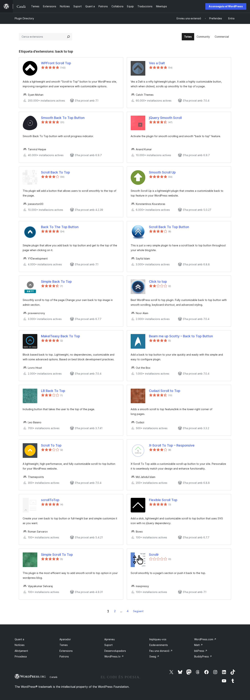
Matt (198, 644)
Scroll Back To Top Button (169, 227)
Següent (138, 611)
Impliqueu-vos (157, 639)
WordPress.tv (114, 656)
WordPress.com (205, 639)
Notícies (20, 644)
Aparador (65, 639)
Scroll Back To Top (55, 172)
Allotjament (21, 650)
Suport (108, 644)
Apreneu (109, 639)
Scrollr (154, 554)
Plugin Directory (24, 18)
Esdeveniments (158, 644)
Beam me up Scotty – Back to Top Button (181, 336)
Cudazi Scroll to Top (164, 391)
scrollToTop (50, 500)
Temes (63, 644)
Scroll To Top (51, 445)
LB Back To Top (53, 391)
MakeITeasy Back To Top (60, 336)
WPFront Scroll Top (56, 63)
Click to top (158, 281)
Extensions (66, 650)
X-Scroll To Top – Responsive (172, 445)
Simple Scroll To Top (57, 554)
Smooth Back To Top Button (63, 118)
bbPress (200, 650)
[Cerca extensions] (68, 36)
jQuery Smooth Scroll (165, 118)
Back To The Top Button (60, 227)
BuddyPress (203, 656)
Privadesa (21, 656)
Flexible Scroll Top (163, 500)
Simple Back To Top (56, 281)
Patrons (64, 656)
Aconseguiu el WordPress (226, 6)
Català (53, 677)
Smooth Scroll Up (162, 172)
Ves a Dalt (157, 63)
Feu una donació (161, 650)
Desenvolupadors (115, 650)
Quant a (19, 639)
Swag (154, 656)
